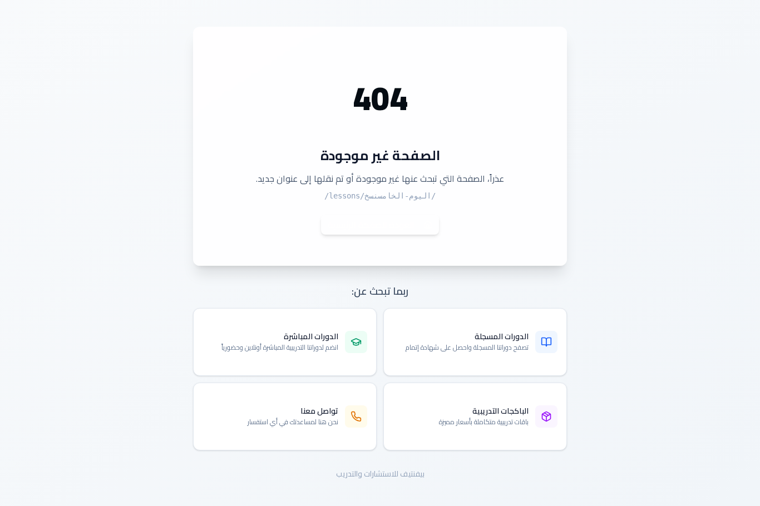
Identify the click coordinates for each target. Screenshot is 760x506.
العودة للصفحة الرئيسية (371, 224)
